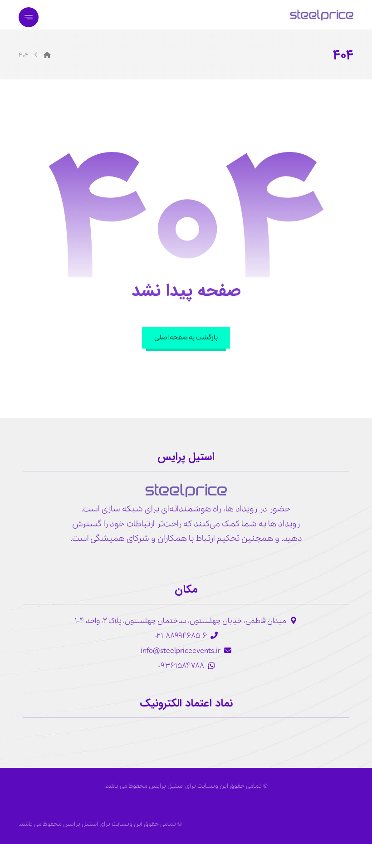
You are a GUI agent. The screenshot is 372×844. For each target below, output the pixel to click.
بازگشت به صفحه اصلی (186, 337)
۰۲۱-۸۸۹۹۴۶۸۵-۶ (180, 636)
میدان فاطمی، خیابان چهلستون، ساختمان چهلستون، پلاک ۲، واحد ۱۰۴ (180, 621)
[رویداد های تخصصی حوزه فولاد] (321, 14)
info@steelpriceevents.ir (180, 651)
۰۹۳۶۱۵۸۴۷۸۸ (180, 666)
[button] (29, 17)
